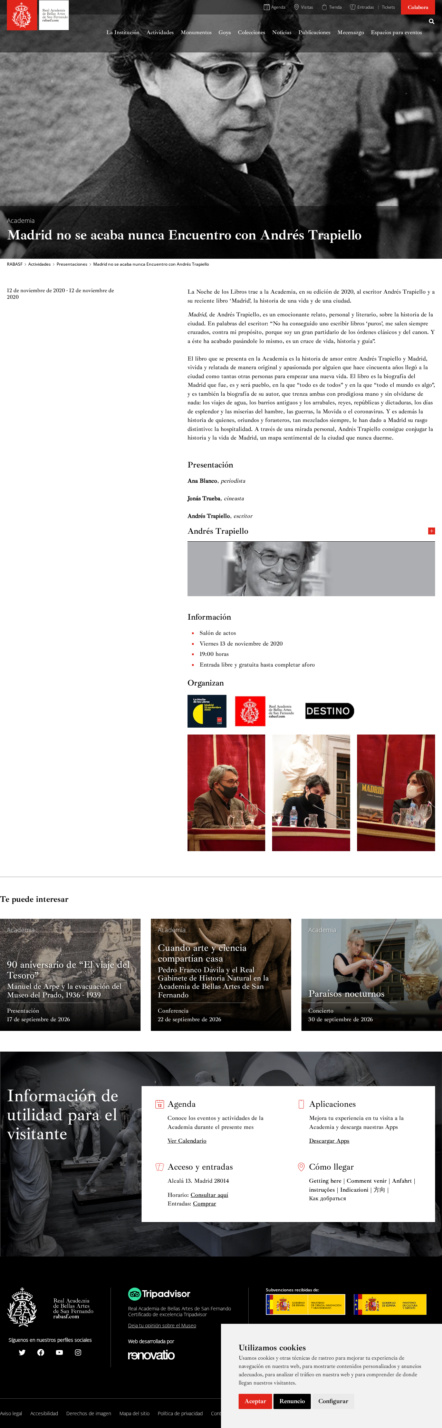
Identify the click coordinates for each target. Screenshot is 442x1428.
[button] (432, 22)
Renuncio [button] (292, 1401)
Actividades (39, 264)
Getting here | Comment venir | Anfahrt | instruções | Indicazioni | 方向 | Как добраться (362, 1189)
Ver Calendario (186, 1140)
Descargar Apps (329, 1140)
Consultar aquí (209, 1195)
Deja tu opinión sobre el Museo (162, 1325)
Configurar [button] (333, 1401)
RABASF (14, 264)
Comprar (204, 1203)
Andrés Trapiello (218, 530)
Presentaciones (72, 264)
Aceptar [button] (255, 1401)
